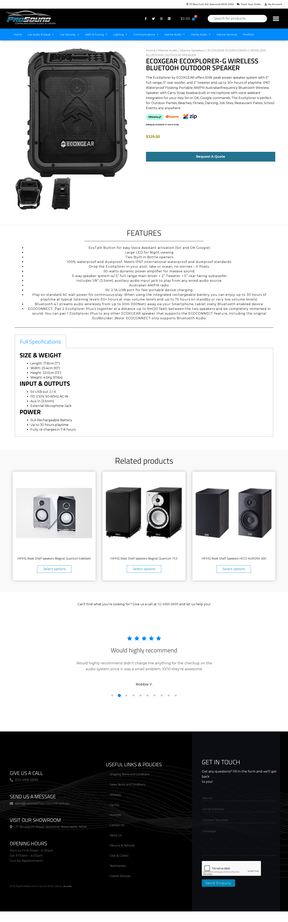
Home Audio (199, 34)
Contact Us (117, 825)
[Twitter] (154, 19)
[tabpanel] (144, 392)
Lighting (118, 34)
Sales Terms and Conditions (127, 784)
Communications (144, 34)
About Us (116, 835)
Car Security (68, 34)
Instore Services (227, 34)
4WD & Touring (94, 34)
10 (175, 695)
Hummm (115, 814)
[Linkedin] (169, 19)
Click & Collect (119, 855)
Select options (54, 569)
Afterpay (115, 794)
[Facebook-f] (146, 19)
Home (18, 34)
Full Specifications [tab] (40, 341)
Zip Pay (114, 804)
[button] (276, 18)
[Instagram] (161, 19)
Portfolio (248, 34)
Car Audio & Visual (39, 34)
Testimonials (118, 865)
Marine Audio (173, 34)
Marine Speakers (192, 50)
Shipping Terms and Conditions (129, 774)
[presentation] (231, 868)
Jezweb (67, 886)
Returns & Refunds (122, 845)
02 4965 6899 (168, 604)
